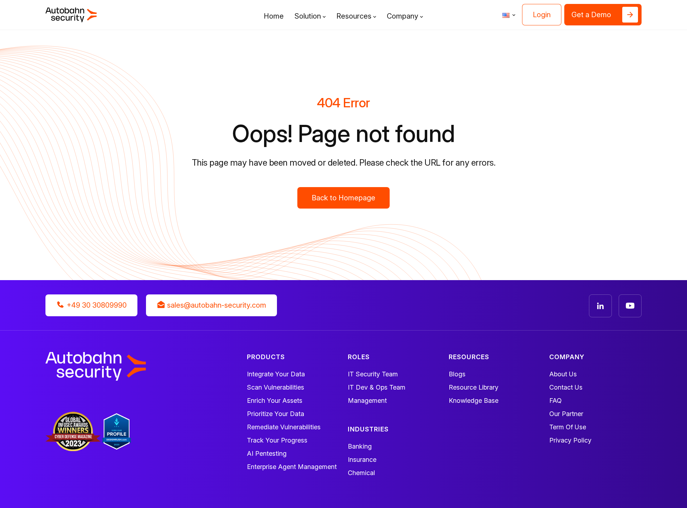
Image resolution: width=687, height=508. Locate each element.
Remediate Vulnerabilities (284, 427)
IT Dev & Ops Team (376, 387)
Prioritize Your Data (275, 413)
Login (542, 14)
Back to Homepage (343, 198)
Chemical (361, 473)
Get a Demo (591, 14)
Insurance (362, 459)
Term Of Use (567, 427)
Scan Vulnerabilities (275, 387)
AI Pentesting (267, 453)
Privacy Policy (570, 440)
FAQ (555, 400)
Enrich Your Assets (274, 400)
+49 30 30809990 (96, 305)
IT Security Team (373, 374)
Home (274, 16)
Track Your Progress (277, 440)
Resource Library (473, 387)
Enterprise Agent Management (292, 466)
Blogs (457, 374)
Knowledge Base (473, 400)
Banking (360, 446)
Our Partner (566, 413)
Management (367, 400)
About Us (563, 374)
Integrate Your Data (276, 374)
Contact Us (566, 387)
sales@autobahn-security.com (215, 305)
